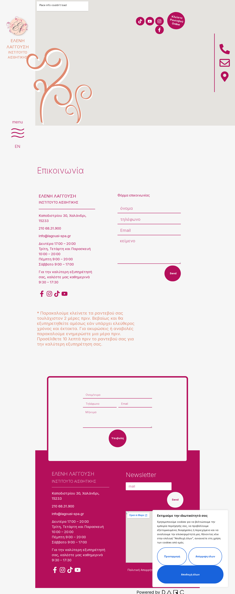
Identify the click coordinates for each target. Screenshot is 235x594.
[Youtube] (150, 21)
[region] (190, 548)
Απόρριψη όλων (205, 556)
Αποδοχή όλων (190, 574)
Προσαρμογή (172, 556)
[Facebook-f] (159, 29)
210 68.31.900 (50, 228)
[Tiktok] (140, 21)
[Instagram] (159, 21)
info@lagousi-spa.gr (55, 236)
